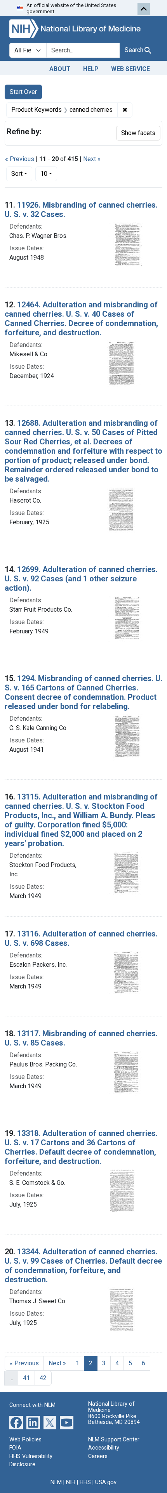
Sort (17, 173)
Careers (98, 1456)
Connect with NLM (32, 1405)
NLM (56, 1482)
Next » (92, 159)
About (60, 69)
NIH (70, 1482)
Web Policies (25, 1439)
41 (26, 1378)
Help (91, 69)
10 (48, 173)
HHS (85, 1482)
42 (43, 1378)
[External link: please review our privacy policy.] (16, 1421)
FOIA (15, 1447)
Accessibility (103, 1447)
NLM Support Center (113, 1439)
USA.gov (106, 1482)
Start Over (23, 91)
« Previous (19, 159)
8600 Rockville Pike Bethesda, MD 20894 (114, 1419)
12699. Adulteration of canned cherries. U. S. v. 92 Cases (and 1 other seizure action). (81, 579)
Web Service (130, 69)
